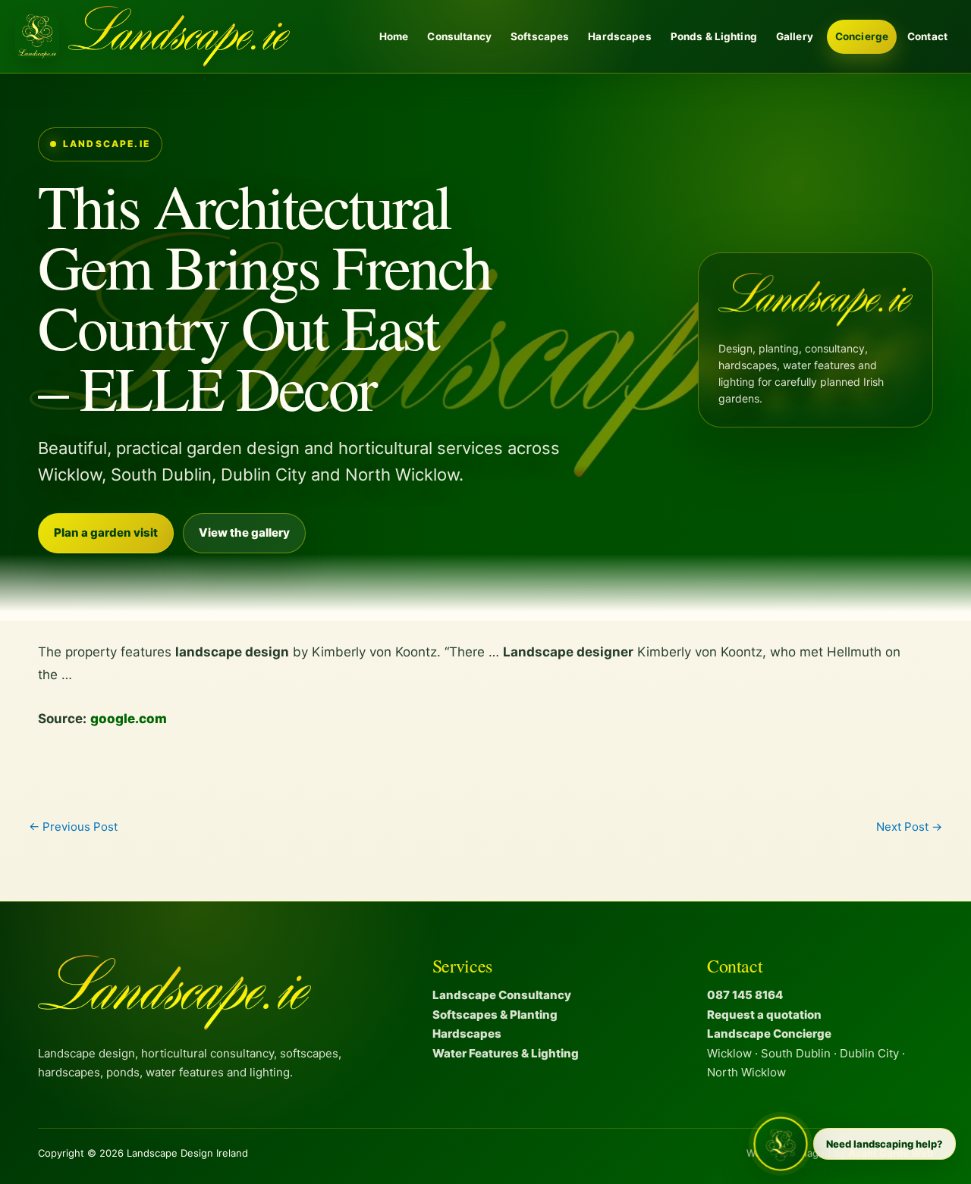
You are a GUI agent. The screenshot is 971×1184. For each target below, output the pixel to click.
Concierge (861, 36)
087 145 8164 (745, 995)
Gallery (794, 36)
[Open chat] (781, 1144)
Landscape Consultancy (501, 995)
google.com (128, 718)
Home (394, 36)
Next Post (909, 826)
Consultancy (459, 36)
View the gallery (244, 532)
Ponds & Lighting (714, 36)
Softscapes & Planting (495, 1014)
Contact (927, 36)
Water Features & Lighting (505, 1053)
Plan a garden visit (106, 532)
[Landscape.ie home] (152, 36)
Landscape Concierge (769, 1033)
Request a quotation (764, 1014)
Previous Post (73, 826)
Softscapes (540, 36)
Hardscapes (619, 36)
